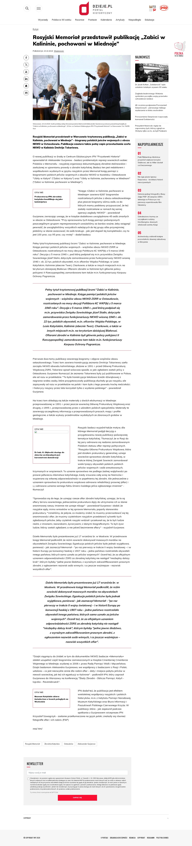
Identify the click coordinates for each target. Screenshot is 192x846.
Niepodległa (135, 19)
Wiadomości (59, 51)
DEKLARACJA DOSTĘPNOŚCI (118, 837)
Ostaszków (68, 744)
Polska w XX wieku (61, 19)
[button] (167, 818)
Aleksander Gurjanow (86, 744)
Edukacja (149, 19)
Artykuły (120, 19)
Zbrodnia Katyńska (52, 744)
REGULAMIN (150, 837)
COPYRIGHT (141, 837)
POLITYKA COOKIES (162, 837)
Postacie (92, 19)
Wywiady (43, 19)
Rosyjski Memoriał (32, 744)
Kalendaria (106, 19)
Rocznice (79, 19)
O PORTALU (104, 837)
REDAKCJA (132, 837)
